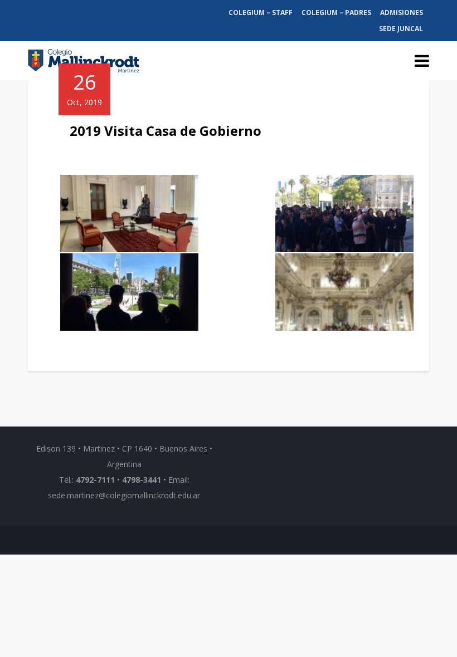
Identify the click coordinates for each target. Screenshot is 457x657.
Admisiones (401, 12)
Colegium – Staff (261, 12)
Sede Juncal (401, 28)
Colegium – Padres (336, 12)
